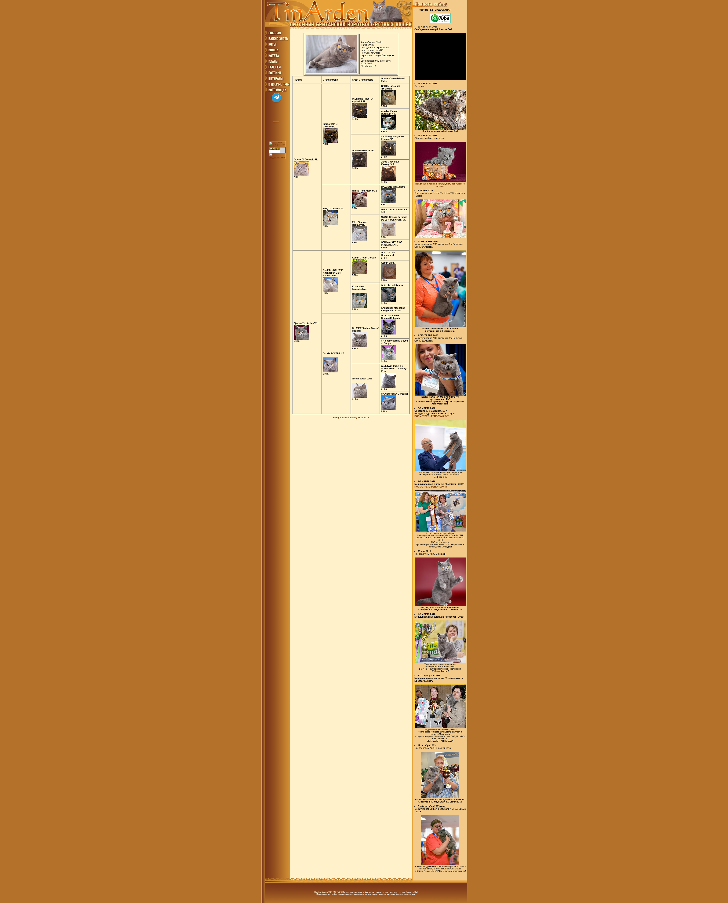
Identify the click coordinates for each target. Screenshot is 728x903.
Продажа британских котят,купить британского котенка (440, 185)
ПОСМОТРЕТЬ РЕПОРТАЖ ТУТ (431, 416)
